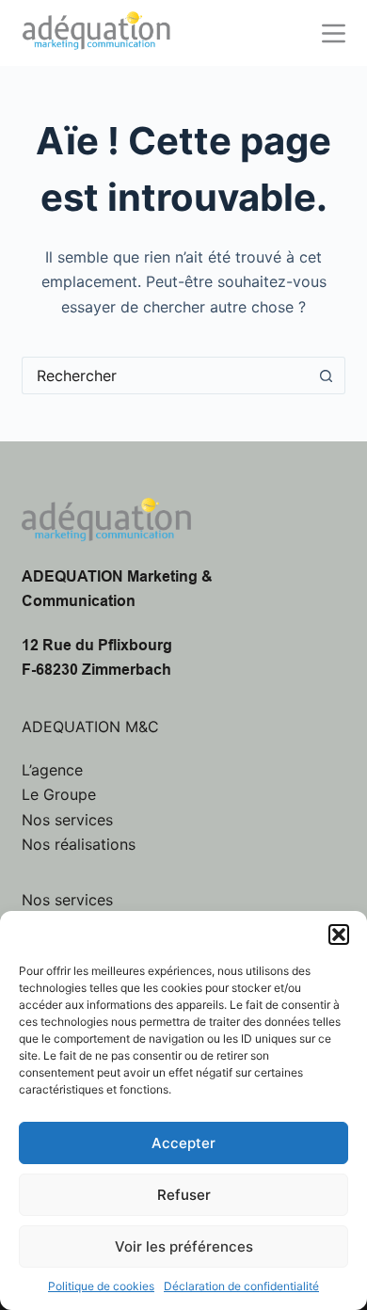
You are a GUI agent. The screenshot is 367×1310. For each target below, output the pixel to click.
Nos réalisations (79, 844)
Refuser (184, 1195)
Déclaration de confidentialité (241, 1286)
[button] (338, 934)
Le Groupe (59, 794)
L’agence (52, 769)
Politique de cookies (101, 1286)
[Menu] (333, 33)
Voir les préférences (184, 1246)
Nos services (67, 819)
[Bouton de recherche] (326, 375)
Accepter (183, 1143)
